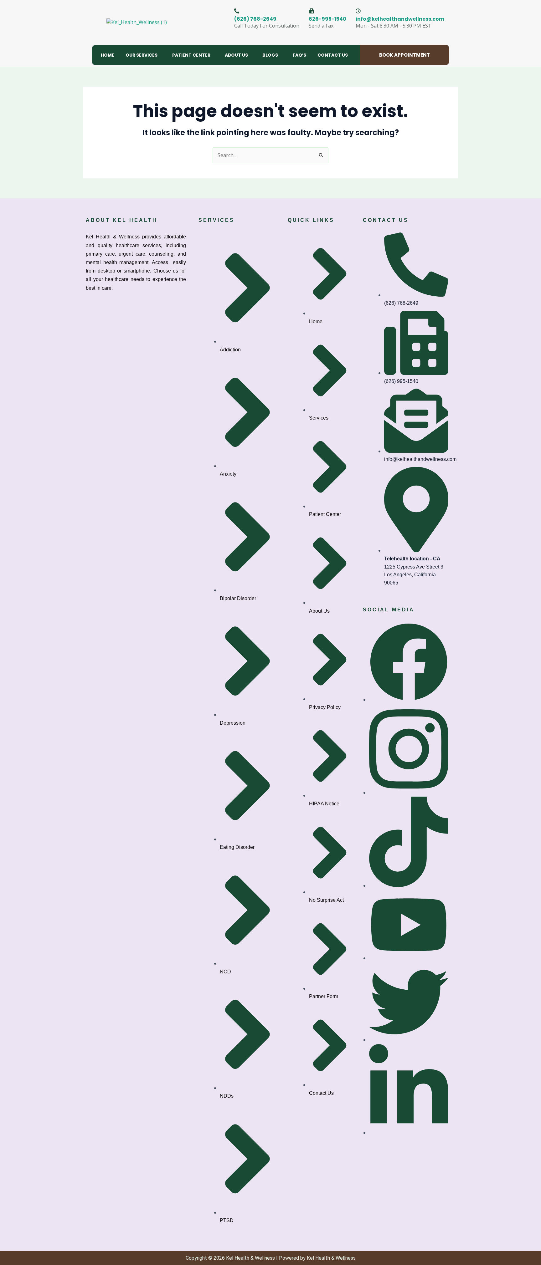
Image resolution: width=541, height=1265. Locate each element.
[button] (143, 55)
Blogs (270, 55)
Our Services (141, 55)
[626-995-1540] (311, 10)
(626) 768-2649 (255, 19)
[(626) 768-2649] (236, 10)
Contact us (332, 55)
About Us (236, 55)
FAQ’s (299, 55)
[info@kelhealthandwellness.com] (358, 10)
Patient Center (191, 55)
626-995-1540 (327, 19)
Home (107, 55)
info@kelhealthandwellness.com (400, 19)
